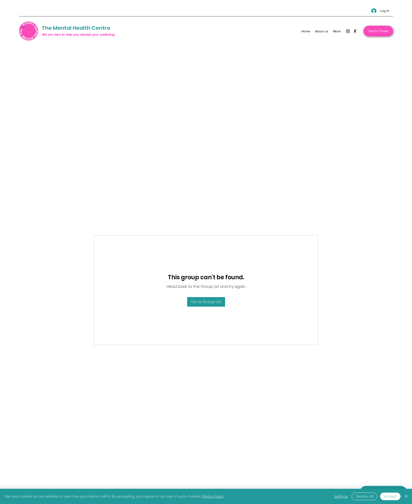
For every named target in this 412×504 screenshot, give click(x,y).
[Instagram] (347, 31)
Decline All (364, 496)
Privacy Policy (212, 496)
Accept (390, 496)
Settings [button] (341, 496)
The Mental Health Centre (76, 28)
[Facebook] (355, 31)
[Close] (406, 496)
